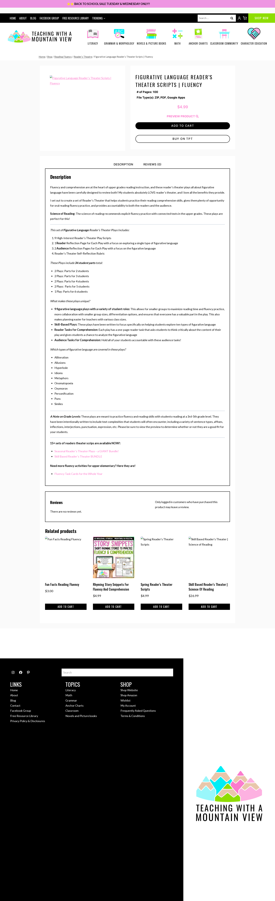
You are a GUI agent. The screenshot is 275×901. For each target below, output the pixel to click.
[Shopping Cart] (245, 18)
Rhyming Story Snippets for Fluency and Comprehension (111, 587)
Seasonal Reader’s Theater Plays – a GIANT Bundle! (86, 451)
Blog (33, 18)
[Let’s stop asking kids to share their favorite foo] (121, 643)
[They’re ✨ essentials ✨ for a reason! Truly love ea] (187, 643)
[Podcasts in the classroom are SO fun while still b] (20, 643)
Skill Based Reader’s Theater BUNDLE (78, 456)
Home (13, 18)
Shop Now (262, 18)
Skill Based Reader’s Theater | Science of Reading (208, 587)
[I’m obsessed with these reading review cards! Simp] (254, 643)
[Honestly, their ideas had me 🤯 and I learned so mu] (87, 643)
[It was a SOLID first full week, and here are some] (54, 643)
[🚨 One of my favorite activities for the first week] (154, 643)
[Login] (239, 18)
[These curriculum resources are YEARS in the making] (221, 643)
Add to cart (182, 125)
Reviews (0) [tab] (152, 164)
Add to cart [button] (66, 607)
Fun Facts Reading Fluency (62, 584)
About (23, 18)
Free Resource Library (75, 18)
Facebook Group (49, 18)
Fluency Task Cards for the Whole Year (78, 473)
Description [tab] (123, 164)
